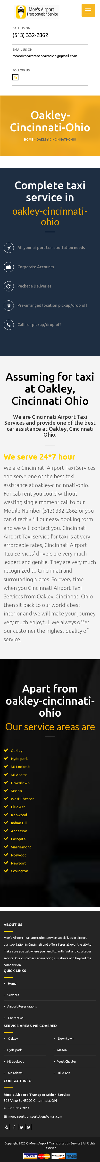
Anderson (19, 831)
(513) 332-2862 (30, 35)
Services (13, 995)
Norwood (18, 855)
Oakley (16, 751)
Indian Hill (19, 823)
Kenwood (19, 815)
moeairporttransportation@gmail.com (44, 56)
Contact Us (15, 1017)
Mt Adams (19, 775)
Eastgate (18, 839)
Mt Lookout (20, 767)
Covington (19, 871)
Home (12, 983)
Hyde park (19, 759)
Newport (18, 863)
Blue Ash (18, 807)
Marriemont (21, 847)
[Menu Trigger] (88, 10)
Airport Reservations (22, 1006)
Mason (16, 791)
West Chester (22, 799)
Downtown (20, 783)
